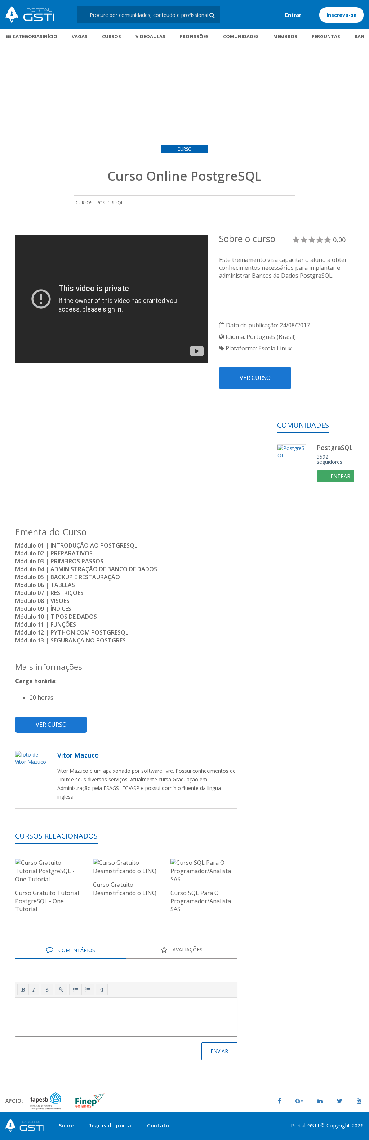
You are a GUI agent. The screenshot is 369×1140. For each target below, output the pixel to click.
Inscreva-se (341, 15)
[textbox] (126, 1016)
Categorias (27, 36)
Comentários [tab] (76, 950)
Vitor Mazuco (78, 755)
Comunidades (241, 36)
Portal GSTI (29, 14)
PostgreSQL (110, 203)
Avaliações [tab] (187, 949)
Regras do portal (110, 1125)
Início (50, 36)
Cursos (111, 36)
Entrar (293, 15)
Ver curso (255, 378)
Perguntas (326, 36)
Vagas (80, 36)
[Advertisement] (184, 94)
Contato (158, 1125)
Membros (285, 36)
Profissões (194, 36)
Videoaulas (150, 36)
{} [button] (102, 989)
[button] (23, 989)
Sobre (66, 1125)
